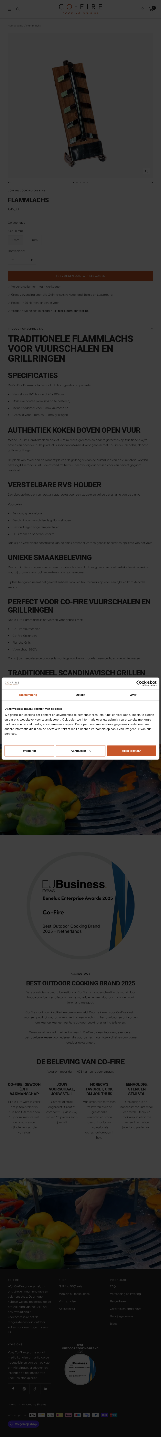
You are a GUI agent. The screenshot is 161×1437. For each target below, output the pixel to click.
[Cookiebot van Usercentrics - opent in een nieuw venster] (139, 683)
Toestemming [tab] (27, 694)
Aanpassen (78, 750)
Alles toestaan (131, 750)
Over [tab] (133, 694)
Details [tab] (80, 694)
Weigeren (29, 750)
